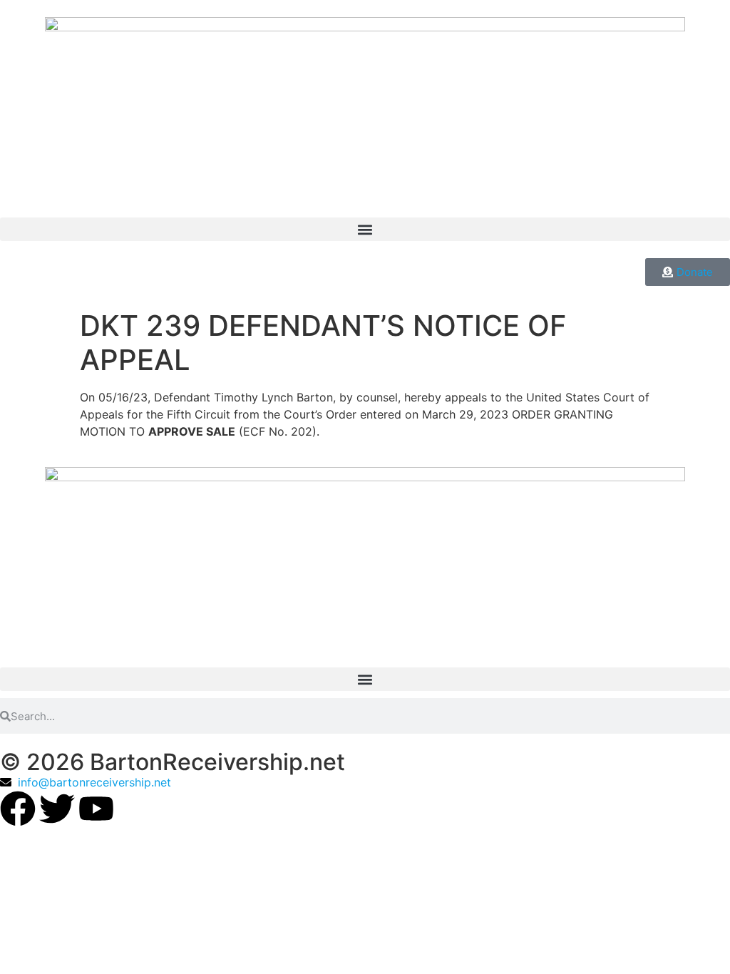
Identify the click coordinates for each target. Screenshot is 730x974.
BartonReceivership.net (217, 762)
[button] (365, 229)
